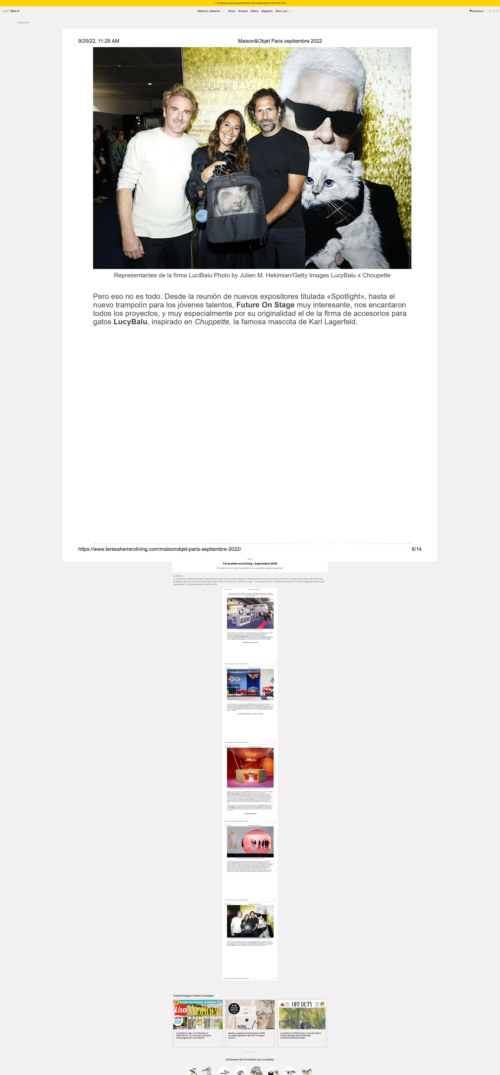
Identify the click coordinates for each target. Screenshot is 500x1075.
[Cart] (497, 11)
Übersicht (23, 22)
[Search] (490, 11)
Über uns (281, 11)
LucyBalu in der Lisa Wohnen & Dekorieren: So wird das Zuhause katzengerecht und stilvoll (193, 1035)
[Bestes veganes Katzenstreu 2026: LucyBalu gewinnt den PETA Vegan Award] (250, 1014)
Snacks (243, 11)
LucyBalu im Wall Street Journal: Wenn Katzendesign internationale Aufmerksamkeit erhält (300, 1035)
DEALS (254, 11)
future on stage (245, 581)
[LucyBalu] (11, 11)
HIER (215, 584)
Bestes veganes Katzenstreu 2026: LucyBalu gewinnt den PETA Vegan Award (246, 1035)
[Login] (494, 11)
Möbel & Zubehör (209, 11)
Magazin (267, 11)
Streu (231, 11)
